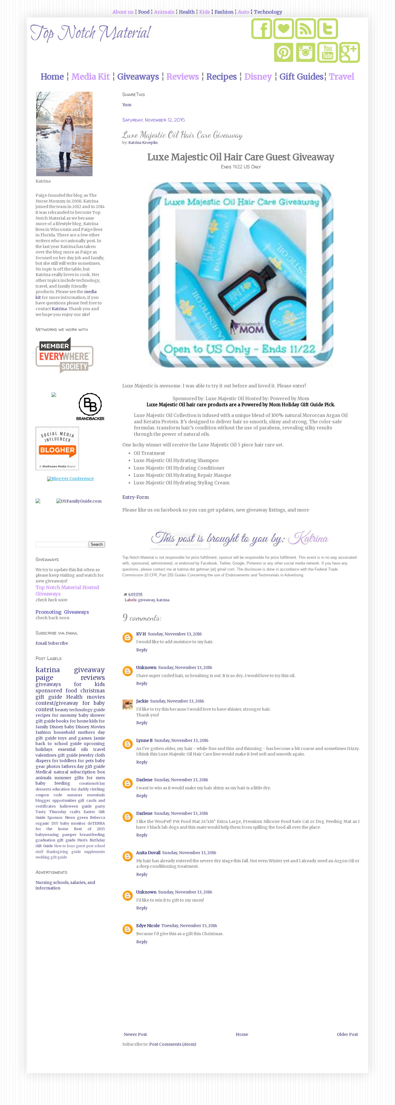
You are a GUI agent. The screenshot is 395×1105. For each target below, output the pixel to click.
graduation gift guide (55, 840)
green (82, 817)
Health (74, 697)
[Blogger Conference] (70, 478)
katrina (162, 600)
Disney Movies (90, 726)
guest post (84, 846)
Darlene (144, 779)
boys (71, 846)
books (62, 721)
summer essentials (86, 795)
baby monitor (73, 823)
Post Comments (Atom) (172, 1044)
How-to (60, 846)
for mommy (64, 715)
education (61, 789)
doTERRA (96, 823)
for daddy (80, 789)
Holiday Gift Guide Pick (308, 404)
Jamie (99, 738)
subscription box (87, 772)
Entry (128, 497)
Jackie (142, 701)
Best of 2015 (89, 829)
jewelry (86, 755)
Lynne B (144, 740)
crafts (75, 812)
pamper (69, 834)
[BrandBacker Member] (90, 407)
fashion (43, 732)
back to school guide (59, 743)
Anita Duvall (148, 852)
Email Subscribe (52, 643)
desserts (43, 789)
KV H (141, 634)
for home (79, 721)
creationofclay (92, 783)
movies (96, 697)
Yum (126, 104)
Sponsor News (61, 817)
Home (242, 1034)
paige (44, 678)
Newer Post (135, 1034)
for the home (52, 829)
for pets (86, 760)
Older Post (347, 1034)
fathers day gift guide (83, 766)
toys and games (75, 738)
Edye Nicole (148, 925)
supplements (94, 852)
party (100, 806)
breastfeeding (92, 834)
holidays (44, 749)
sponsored (49, 690)
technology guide (87, 709)
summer (62, 777)
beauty (62, 709)
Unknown (146, 667)
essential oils (73, 749)
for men (95, 777)
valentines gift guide (57, 755)
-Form (141, 497)
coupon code (49, 795)
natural (60, 772)
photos (53, 766)
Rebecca (97, 817)
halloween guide (76, 806)
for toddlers (64, 760)
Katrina (59, 308)
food (71, 690)
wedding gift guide (51, 857)
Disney (56, 726)
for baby (93, 703)
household (64, 732)
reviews (93, 678)
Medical (43, 772)
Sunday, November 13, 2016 (175, 634)
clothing (97, 789)
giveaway (146, 600)
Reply (141, 649)
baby (69, 726)
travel (99, 749)
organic (42, 823)
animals (43, 777)
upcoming (94, 743)
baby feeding (53, 783)
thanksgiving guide (64, 852)
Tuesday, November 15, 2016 (189, 925)
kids (93, 721)
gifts (79, 777)
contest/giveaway (57, 703)
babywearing (47, 834)
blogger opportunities (56, 800)
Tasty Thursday (51, 812)
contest (45, 709)
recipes (43, 715)
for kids (89, 684)
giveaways (48, 684)
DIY (54, 823)
